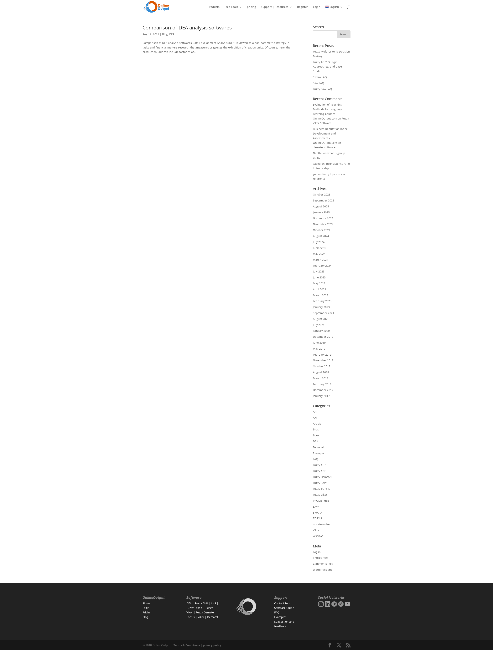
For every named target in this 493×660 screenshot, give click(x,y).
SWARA (317, 512)
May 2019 (319, 348)
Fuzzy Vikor (320, 494)
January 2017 (321, 396)
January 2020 (321, 331)
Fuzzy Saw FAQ (322, 89)
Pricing (147, 612)
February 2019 (322, 354)
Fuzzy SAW (320, 483)
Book (316, 435)
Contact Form (282, 603)
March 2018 (320, 378)
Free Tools (231, 7)
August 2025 (321, 206)
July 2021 (318, 325)
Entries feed (321, 558)
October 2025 (321, 194)
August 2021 (321, 319)
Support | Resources (274, 7)
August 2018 (321, 372)
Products (214, 7)
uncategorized (322, 524)
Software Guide (284, 608)
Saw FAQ (318, 83)
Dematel (318, 447)
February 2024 (322, 265)
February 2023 (322, 301)
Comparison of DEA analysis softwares (187, 27)
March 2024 (320, 259)
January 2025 (321, 212)
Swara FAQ (320, 77)
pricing (251, 7)
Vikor (316, 530)
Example (318, 453)
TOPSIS (317, 518)
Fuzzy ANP (319, 471)
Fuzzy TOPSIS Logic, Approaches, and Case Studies (327, 66)
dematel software (324, 147)
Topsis (190, 617)
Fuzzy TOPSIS (321, 488)
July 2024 (318, 242)
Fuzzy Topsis (194, 608)
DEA (171, 34)
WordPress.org (322, 569)
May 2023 (319, 283)
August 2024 (321, 236)
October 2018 (321, 366)
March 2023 (320, 295)
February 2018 (322, 384)
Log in (317, 552)
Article (317, 423)
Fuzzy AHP (319, 465)
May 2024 (319, 254)
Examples (280, 617)
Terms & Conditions (187, 645)
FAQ (315, 459)
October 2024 (321, 230)
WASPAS (318, 536)
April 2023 (319, 289)
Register (302, 7)
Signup (147, 603)
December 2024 (323, 218)
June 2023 (319, 277)
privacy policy (212, 645)
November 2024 (323, 224)
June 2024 (319, 248)
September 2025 (323, 200)
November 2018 (323, 360)
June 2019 (319, 342)
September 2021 (323, 313)
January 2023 (321, 307)
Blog (165, 34)
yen (315, 174)
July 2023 (318, 271)
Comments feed (323, 564)
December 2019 (323, 336)
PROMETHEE (321, 500)
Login (316, 7)
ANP (315, 417)
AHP (315, 412)
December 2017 (323, 390)
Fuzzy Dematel (322, 477)
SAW (316, 506)
